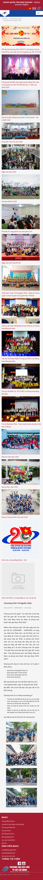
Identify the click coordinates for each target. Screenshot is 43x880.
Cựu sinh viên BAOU (8, 840)
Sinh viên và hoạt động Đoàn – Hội (14, 560)
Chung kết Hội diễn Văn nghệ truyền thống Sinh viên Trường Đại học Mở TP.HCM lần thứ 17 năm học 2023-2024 (20, 84)
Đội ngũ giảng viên (8, 837)
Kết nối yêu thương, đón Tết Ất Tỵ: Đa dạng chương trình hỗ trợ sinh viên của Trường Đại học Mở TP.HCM (21, 50)
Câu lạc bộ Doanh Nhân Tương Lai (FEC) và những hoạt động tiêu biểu (20, 360)
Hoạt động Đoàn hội (8, 853)
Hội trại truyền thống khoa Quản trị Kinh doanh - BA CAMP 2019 (20, 119)
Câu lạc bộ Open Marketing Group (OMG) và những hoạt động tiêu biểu (20, 327)
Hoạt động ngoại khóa (9, 850)
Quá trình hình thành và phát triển (13, 824)
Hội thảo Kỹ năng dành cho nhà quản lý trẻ (17, 231)
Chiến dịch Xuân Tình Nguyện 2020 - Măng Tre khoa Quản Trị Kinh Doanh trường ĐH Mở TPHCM (20, 294)
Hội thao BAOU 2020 (9, 201)
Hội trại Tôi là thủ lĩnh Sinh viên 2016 (15, 517)
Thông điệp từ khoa (8, 821)
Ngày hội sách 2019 (9, 172)
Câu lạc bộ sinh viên (8, 856)
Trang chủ (5, 18)
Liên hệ (4, 843)
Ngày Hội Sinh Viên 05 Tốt (11, 263)
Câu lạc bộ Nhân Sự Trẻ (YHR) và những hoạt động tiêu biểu (20, 392)
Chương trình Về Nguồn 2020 (18, 603)
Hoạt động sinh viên (16, 18)
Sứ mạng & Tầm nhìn (8, 827)
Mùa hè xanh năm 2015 (10, 457)
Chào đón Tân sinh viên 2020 (12, 142)
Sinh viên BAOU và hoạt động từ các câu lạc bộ (19, 598)
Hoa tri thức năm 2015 (10, 487)
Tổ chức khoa (6, 831)
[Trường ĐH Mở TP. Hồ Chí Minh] (18, 13)
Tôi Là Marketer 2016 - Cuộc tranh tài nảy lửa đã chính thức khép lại (21, 425)
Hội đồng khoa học (8, 834)
